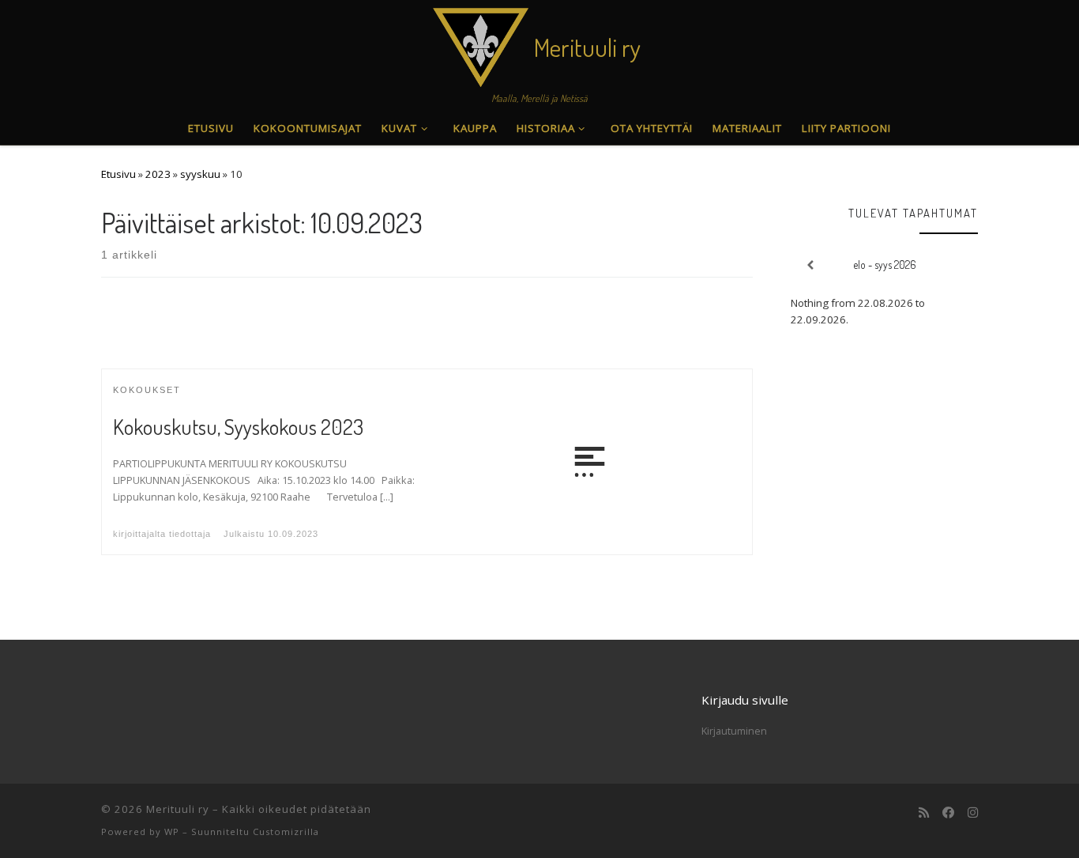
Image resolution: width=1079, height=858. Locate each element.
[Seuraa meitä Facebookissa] (948, 812)
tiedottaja (190, 534)
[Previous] (809, 265)
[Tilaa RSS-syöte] (924, 812)
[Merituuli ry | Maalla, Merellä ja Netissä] (480, 43)
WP (171, 831)
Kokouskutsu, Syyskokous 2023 (238, 427)
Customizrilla (286, 831)
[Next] (959, 265)
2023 (158, 174)
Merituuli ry (177, 809)
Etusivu (118, 174)
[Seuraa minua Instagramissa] (973, 812)
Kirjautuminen (734, 731)
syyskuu (200, 174)
